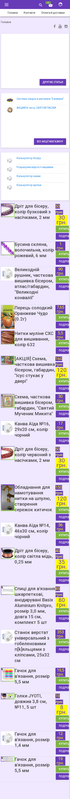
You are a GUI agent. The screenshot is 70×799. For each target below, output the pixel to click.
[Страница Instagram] (66, 27)
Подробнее (64, 236)
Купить (64, 228)
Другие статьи (53, 82)
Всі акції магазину (50, 141)
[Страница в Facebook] (55, 27)
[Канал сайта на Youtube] (60, 27)
